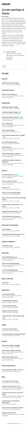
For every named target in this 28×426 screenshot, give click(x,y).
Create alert (9, 58)
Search (4, 66)
